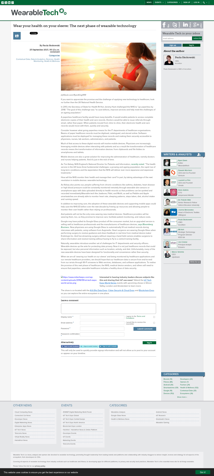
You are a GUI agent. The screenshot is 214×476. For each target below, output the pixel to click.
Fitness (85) (168, 382)
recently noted (137, 164)
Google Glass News (118, 416)
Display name (67, 316)
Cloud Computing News (23, 412)
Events (158, 2)
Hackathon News (21, 440)
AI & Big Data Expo (98, 290)
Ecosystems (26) (186, 393)
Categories (172, 2)
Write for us (195, 262)
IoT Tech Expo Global (71, 416)
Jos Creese (182, 242)
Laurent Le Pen (184, 180)
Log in (196, 2)
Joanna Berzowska (186, 210)
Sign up (186, 2)
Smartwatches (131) (171, 388)
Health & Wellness (52, 61)
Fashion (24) (185, 385)
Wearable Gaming (162, 423)
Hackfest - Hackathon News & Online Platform (80, 430)
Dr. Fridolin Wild (184, 200)
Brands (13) (168, 379)
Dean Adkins (183, 190)
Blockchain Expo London (72, 426)
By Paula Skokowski (50, 45)
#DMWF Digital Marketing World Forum (77, 412)
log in (149, 342)
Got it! (203, 472)
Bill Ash (181, 229)
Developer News (21, 419)
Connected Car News (23, 416)
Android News (161, 412)
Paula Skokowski (185, 57)
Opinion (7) (184, 382)
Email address (67, 322)
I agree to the (135, 317)
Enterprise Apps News (23, 426)
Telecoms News (21, 433)
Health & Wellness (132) (189, 388)
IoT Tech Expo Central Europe (74, 419)
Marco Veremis (178, 252)
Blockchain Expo (146, 290)
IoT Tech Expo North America (74, 423)
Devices (49, 59)
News (149, 2)
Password (65, 328)
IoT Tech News (20, 430)
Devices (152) (169, 393)
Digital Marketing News (23, 423)
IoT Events (66, 437)
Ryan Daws (182, 160)
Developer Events (69, 433)
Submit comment (144, 329)
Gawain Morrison (185, 170)
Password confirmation (70, 335)
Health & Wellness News (120, 419)
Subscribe (197, 38)
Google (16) (168, 391)
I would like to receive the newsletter (136, 323)
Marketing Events (69, 440)
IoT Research (161, 416)
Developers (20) (186, 379)
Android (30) (168, 385)
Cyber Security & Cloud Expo (121, 290)
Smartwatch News (162, 419)
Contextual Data (23, 59)
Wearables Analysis (118, 412)
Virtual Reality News (22, 437)
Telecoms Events (69, 444)
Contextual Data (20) (188, 391)
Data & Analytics (38, 59)
